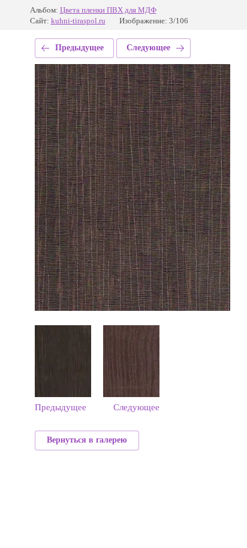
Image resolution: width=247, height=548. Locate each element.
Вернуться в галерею (87, 439)
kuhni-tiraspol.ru (78, 20)
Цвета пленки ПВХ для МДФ (108, 9)
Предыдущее (79, 47)
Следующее (148, 47)
